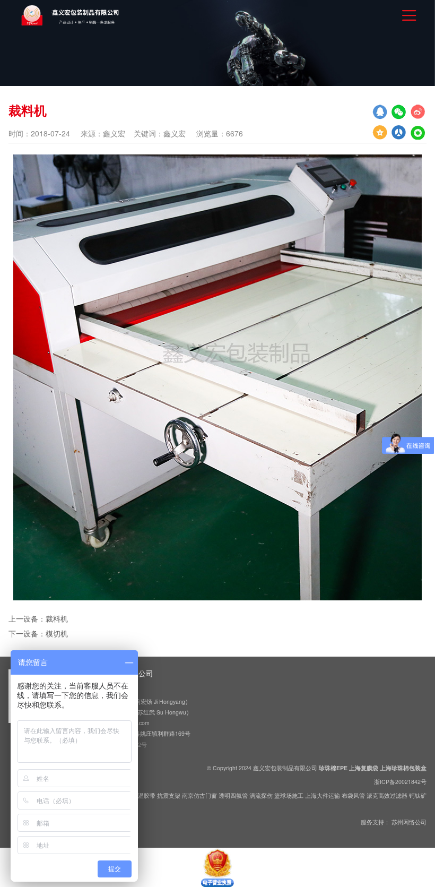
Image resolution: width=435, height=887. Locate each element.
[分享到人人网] (418, 132)
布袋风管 (353, 795)
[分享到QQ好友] (379, 112)
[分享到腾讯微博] (399, 132)
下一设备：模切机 (38, 633)
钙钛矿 (418, 795)
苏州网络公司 (409, 822)
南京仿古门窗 (199, 795)
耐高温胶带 (140, 795)
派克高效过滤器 (387, 795)
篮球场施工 (288, 795)
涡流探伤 (261, 795)
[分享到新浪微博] (418, 112)
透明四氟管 (233, 795)
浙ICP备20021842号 (400, 782)
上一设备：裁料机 (38, 618)
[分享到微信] (399, 112)
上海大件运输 (322, 795)
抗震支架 (168, 795)
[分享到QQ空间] (379, 132)
